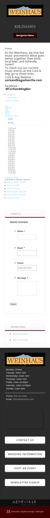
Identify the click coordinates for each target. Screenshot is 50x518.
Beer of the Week (20, 340)
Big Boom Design (27, 512)
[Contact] (25, 443)
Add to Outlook (13, 188)
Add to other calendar (16, 194)
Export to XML (13, 198)
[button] (17, 179)
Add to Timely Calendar (17, 182)
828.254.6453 (20, 396)
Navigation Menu (25, 35)
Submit (13, 304)
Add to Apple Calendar (16, 191)
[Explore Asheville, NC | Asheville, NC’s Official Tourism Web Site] (24, 505)
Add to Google (13, 185)
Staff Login (39, 512)
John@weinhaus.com (23, 399)
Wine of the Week (20, 334)
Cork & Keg (12, 97)
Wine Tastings (13, 100)
